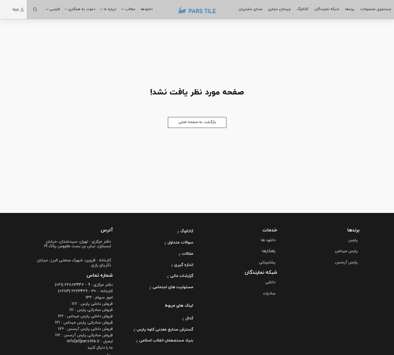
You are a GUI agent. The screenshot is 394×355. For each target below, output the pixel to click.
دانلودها (147, 9)
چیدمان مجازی (279, 9)
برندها (349, 9)
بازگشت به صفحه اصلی (197, 122)
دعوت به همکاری (81, 9)
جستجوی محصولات (375, 9)
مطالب (130, 9)
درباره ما (110, 9)
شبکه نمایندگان (326, 9)
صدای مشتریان (250, 9)
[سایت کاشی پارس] (197, 9)
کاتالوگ (302, 9)
